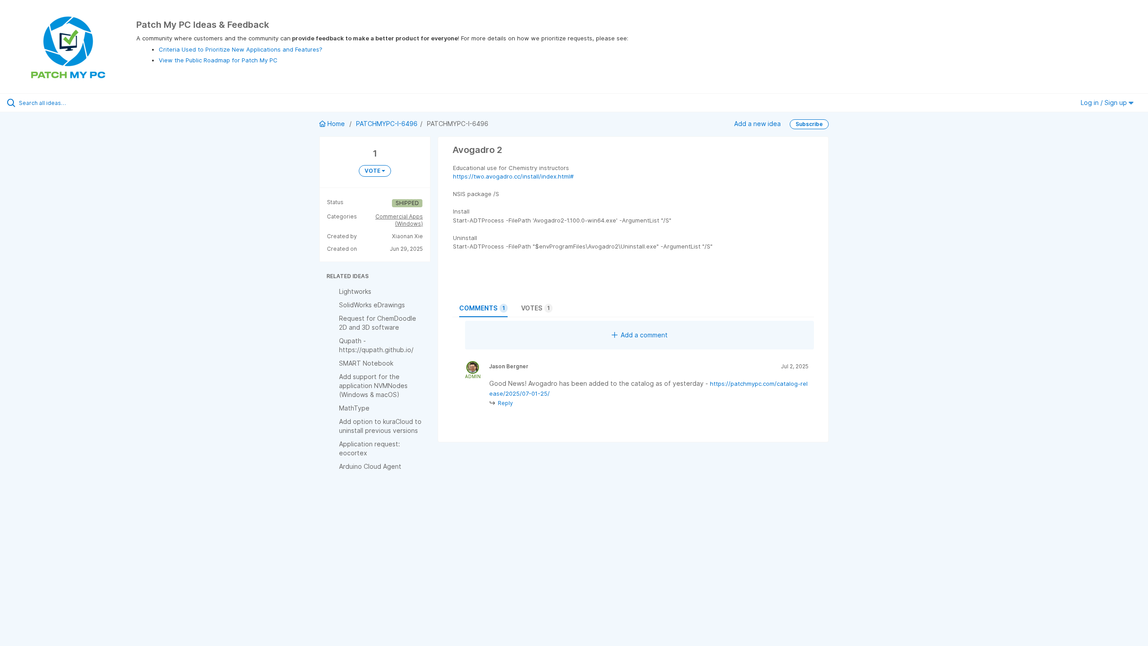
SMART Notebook (366, 363)
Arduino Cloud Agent (370, 466)
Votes (535, 308)
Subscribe (809, 124)
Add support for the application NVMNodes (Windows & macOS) (373, 385)
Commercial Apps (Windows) (399, 220)
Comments (482, 308)
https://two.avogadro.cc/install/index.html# (513, 176)
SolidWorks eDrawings (372, 305)
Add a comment (644, 335)
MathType (354, 408)
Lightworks (355, 291)
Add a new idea (757, 123)
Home (336, 123)
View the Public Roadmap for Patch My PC (218, 60)
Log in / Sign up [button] (1105, 102)
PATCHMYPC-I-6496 (386, 123)
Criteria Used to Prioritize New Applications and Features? (240, 49)
